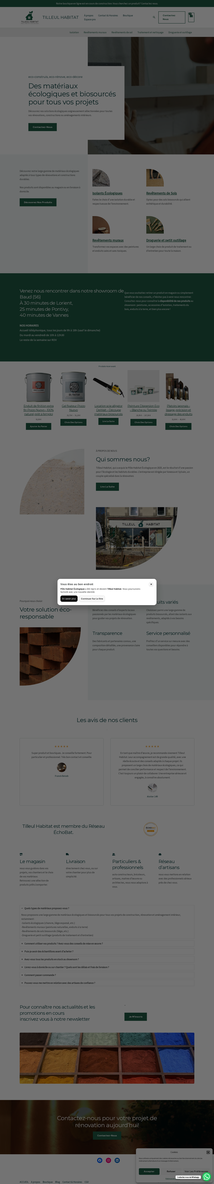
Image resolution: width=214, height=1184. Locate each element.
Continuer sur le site (92, 598)
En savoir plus (69, 598)
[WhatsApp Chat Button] (206, 1176)
